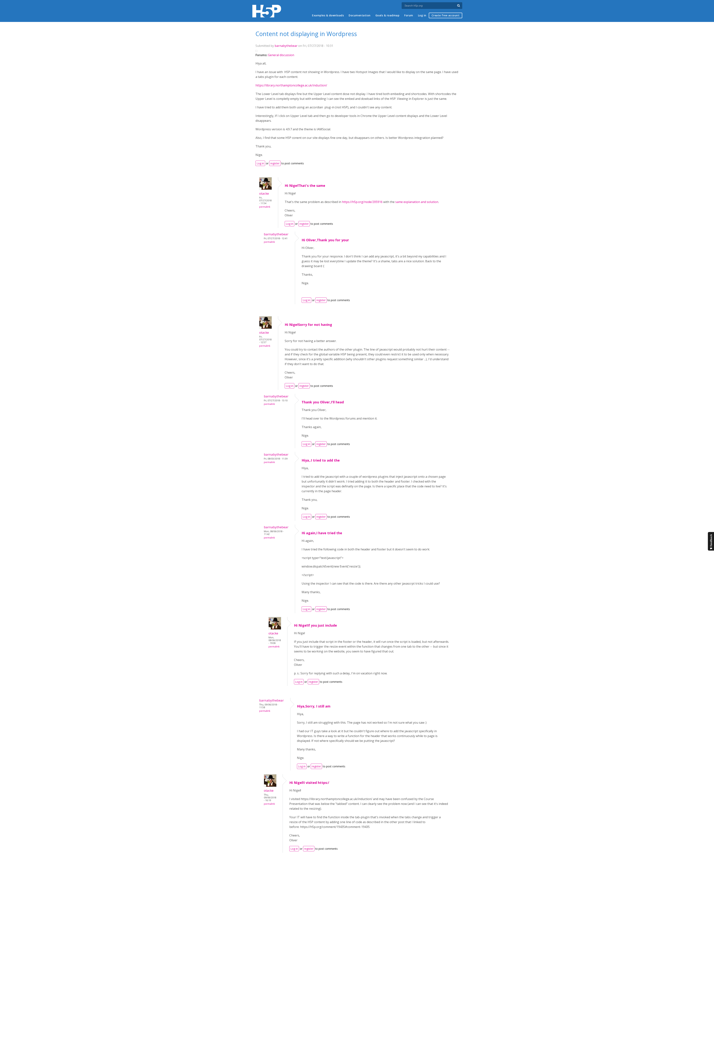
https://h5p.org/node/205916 (362, 202)
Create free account (446, 15)
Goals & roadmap (387, 15)
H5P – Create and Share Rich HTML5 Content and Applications (267, 11)
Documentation (360, 15)
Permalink (264, 206)
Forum (408, 15)
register (274, 163)
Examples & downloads (328, 15)
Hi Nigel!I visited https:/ (309, 782)
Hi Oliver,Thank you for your (325, 240)
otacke (264, 193)
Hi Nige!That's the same (305, 185)
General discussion (281, 55)
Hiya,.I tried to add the (321, 460)
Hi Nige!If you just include (315, 625)
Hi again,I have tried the (322, 533)
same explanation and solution (416, 202)
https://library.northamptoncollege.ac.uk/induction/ (291, 85)
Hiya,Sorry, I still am (313, 706)
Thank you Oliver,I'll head (323, 402)
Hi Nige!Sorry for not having (308, 324)
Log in (422, 15)
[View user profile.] (265, 189)
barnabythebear (286, 46)
